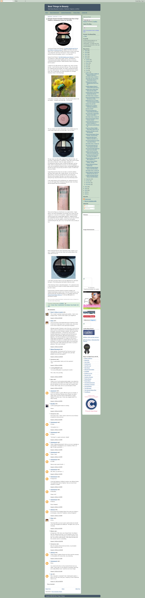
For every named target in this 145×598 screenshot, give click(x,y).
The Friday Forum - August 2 (92, 76)
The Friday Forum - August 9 (92, 95)
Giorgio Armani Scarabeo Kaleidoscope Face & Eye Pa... (92, 83)
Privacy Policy (76, 12)
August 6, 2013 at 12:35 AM (57, 550)
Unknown (53, 509)
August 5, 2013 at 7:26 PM (56, 467)
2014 (86, 186)
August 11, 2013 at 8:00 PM (57, 581)
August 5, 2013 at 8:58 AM (56, 318)
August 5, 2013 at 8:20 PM (56, 528)
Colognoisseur (88, 364)
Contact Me (84, 12)
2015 (86, 188)
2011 (86, 54)
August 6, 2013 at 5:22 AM (56, 571)
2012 (86, 56)
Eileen (52, 320)
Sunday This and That (90, 103)
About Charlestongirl (54, 12)
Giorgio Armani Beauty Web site (55, 294)
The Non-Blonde (88, 386)
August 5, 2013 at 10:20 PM (57, 541)
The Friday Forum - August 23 (92, 143)
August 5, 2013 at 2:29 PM (56, 365)
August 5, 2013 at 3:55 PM (56, 388)
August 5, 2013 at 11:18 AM (57, 346)
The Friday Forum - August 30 (92, 170)
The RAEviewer (88, 388)
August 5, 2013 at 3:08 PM (56, 376)
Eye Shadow (67, 304)
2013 (86, 58)
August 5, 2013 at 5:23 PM (56, 411)
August (87, 72)
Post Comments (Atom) (57, 591)
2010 (86, 52)
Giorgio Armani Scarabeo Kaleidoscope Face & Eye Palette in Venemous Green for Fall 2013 (63, 19)
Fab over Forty (88, 375)
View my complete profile (90, 201)
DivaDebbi (87, 371)
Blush (56, 304)
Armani (52, 304)
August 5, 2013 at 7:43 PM (56, 515)
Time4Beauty (87, 392)
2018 (86, 192)
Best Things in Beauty (58, 6)
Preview (85, 21)
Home (46, 12)
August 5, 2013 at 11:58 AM (57, 356)
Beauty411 (87, 360)
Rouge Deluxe (88, 380)
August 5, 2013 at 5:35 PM (56, 419)
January (88, 59)
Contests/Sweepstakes (66, 12)
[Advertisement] (89, 253)
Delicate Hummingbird (89, 369)
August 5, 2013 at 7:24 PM (56, 429)
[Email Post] (65, 303)
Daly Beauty (87, 367)
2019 (86, 194)
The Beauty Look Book (90, 384)
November (88, 182)
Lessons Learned (89, 108)
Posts (86, 205)
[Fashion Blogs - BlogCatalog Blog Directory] (91, 341)
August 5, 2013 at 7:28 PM (56, 487)
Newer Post (48, 588)
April (87, 65)
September (88, 179)
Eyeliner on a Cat (88, 373)
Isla (51, 574)
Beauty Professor (88, 358)
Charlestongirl (61, 304)
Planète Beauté (88, 379)
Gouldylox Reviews (89, 377)
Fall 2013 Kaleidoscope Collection (66, 57)
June (87, 68)
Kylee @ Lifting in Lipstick (57, 312)
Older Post (77, 588)
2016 (86, 190)
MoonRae (53, 403)
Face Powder (73, 304)
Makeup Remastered (55, 349)
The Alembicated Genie (90, 382)
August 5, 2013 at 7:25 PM (56, 449)
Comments (87, 208)
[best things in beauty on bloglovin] (89, 320)
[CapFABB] (91, 412)
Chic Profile (87, 362)
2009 (86, 50)
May (87, 66)
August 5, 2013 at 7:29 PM (56, 507)
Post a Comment (51, 584)
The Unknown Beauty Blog (90, 390)
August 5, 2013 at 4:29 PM (56, 401)
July (87, 70)
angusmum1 (53, 390)
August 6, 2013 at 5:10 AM (56, 558)
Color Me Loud (88, 365)
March (87, 63)
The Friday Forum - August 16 (92, 116)
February (88, 61)
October (88, 180)
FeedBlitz (95, 21)
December (88, 184)
